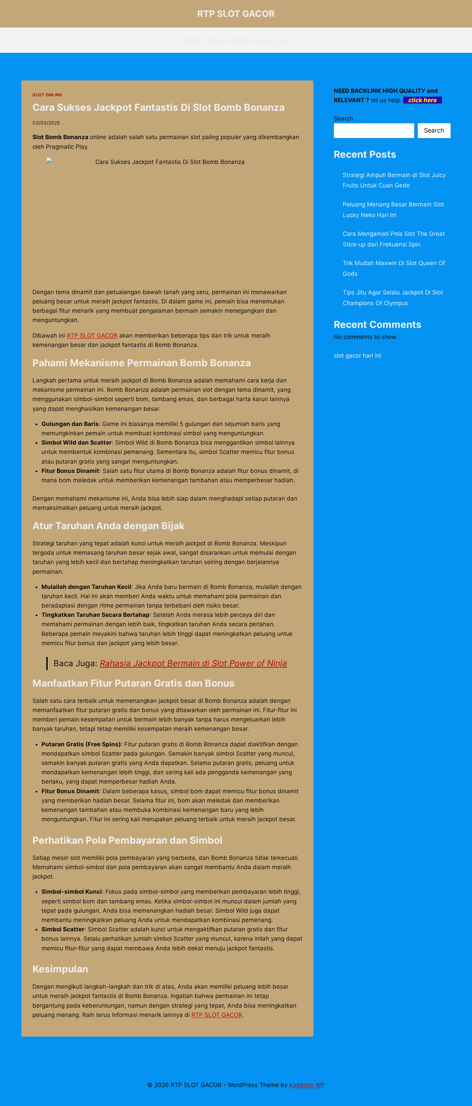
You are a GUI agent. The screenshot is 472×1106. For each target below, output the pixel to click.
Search (343, 118)
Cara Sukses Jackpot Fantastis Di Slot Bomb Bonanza (158, 107)
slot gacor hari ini (357, 355)
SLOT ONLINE (47, 94)
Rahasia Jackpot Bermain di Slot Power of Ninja (193, 663)
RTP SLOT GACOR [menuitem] (92, 335)
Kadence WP (307, 1084)
